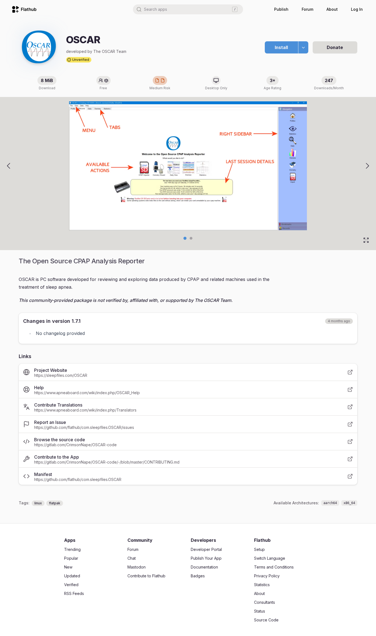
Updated (72, 575)
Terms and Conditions (274, 567)
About (332, 9)
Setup (259, 549)
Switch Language (269, 558)
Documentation (204, 567)
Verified (71, 584)
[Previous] (8, 166)
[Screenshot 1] (191, 238)
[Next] (367, 166)
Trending (72, 549)
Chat (131, 558)
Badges (198, 575)
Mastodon (136, 567)
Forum (307, 9)
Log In (357, 9)
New (68, 567)
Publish (281, 9)
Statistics (262, 584)
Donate (335, 47)
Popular (71, 558)
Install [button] (281, 47)
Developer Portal (206, 549)
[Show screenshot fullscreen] (366, 240)
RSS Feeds (74, 593)
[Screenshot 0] (185, 238)
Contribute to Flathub (146, 575)
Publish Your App (206, 558)
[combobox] (188, 9)
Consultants (264, 602)
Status (259, 611)
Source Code (266, 620)
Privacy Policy (267, 575)
